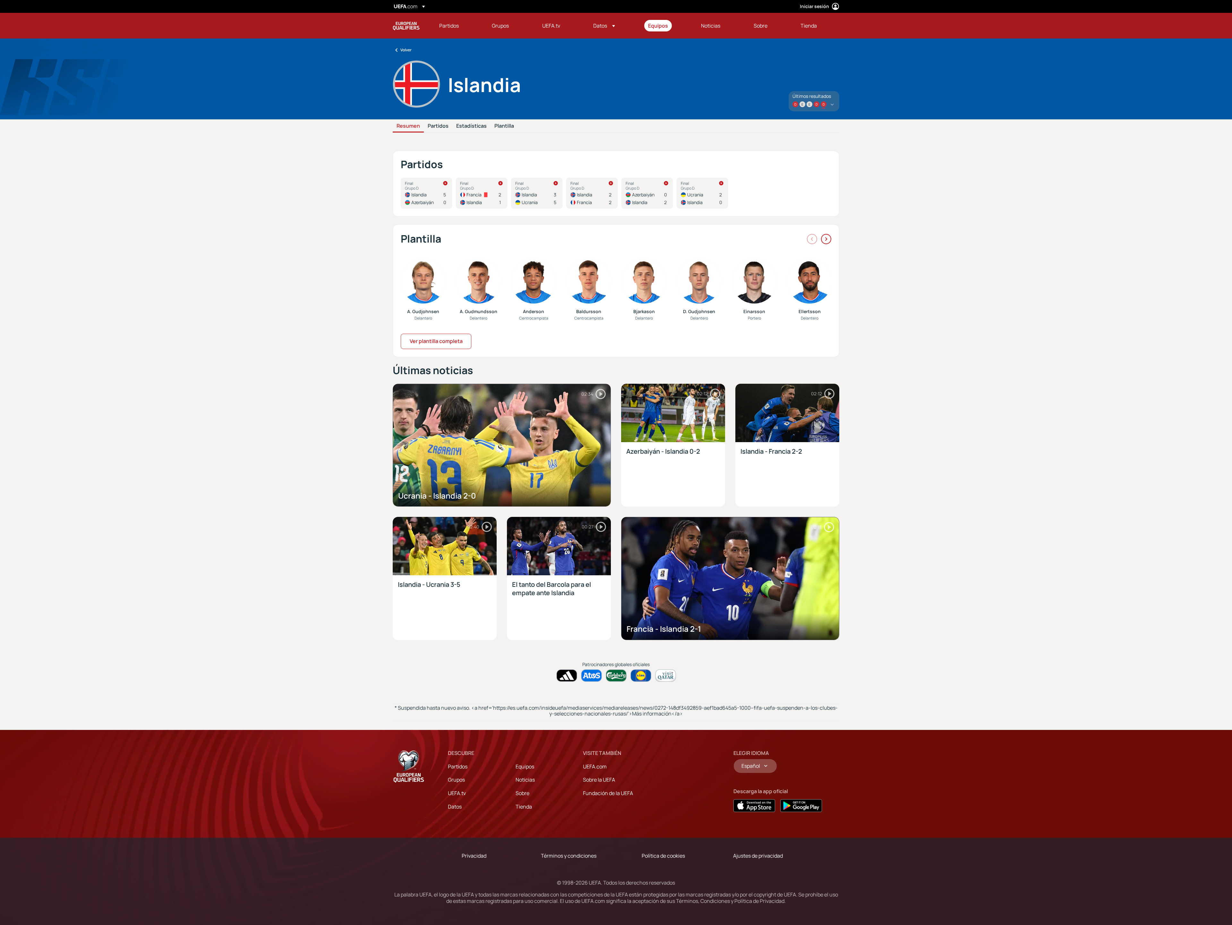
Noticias (525, 779)
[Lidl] (640, 675)
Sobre (522, 793)
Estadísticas (471, 126)
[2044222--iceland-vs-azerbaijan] (426, 193)
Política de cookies (663, 855)
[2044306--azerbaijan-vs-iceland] (647, 193)
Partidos (438, 126)
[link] (449, 26)
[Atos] (591, 675)
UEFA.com (595, 766)
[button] (604, 26)
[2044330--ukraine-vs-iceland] (702, 193)
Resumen (408, 126)
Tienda (524, 806)
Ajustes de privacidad (758, 855)
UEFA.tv (457, 793)
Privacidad (474, 855)
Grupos (456, 779)
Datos (455, 806)
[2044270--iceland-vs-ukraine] (536, 193)
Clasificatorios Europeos (406, 26)
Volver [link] (406, 50)
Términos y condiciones (568, 855)
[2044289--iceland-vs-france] (592, 193)
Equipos (525, 766)
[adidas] (566, 675)
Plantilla (504, 126)
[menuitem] (457, 26)
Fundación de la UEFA (608, 793)
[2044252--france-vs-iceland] (481, 193)
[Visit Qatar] (665, 675)
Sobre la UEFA (599, 779)
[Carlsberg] (616, 675)
